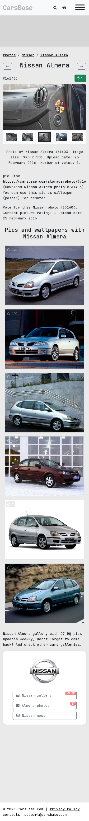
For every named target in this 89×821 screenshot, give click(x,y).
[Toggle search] (55, 7)
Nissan (28, 55)
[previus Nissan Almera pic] (7, 66)
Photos (9, 55)
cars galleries (65, 644)
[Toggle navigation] (78, 8)
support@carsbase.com (45, 814)
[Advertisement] (45, 31)
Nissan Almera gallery (26, 633)
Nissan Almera (54, 55)
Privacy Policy (65, 809)
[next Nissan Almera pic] (81, 66)
